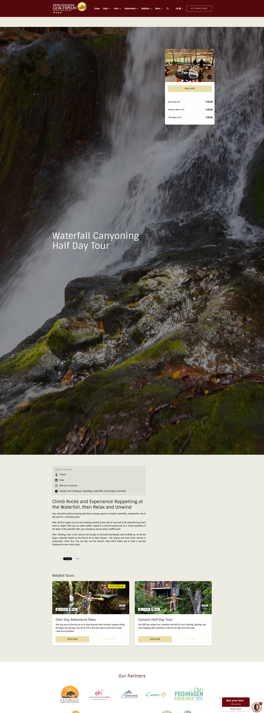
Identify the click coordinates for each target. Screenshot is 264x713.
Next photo (209, 77)
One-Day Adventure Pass (76, 619)
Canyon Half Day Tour (155, 619)
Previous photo (201, 77)
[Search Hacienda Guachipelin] (167, 8)
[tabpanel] (190, 65)
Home (97, 8)
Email (77, 559)
